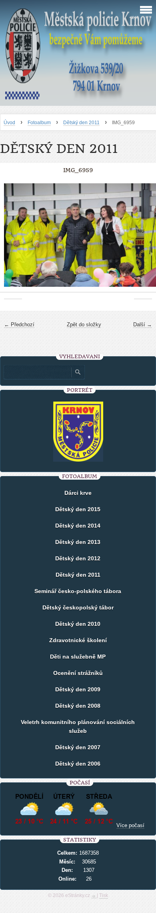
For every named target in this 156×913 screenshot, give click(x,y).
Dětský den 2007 (77, 747)
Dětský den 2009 (77, 689)
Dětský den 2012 (77, 558)
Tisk (103, 895)
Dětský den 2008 (77, 706)
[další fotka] (143, 239)
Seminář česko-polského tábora (77, 591)
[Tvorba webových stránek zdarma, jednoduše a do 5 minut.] (94, 896)
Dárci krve (78, 493)
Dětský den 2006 (77, 763)
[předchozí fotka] (13, 239)
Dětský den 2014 (77, 525)
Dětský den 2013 (77, 542)
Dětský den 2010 (77, 624)
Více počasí (130, 825)
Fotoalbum (39, 122)
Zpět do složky (84, 324)
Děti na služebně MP (78, 656)
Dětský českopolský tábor (78, 607)
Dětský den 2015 (77, 509)
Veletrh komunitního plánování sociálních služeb (78, 726)
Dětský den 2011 (81, 122)
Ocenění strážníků (78, 673)
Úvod (9, 122)
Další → (142, 324)
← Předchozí (19, 324)
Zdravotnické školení (78, 640)
